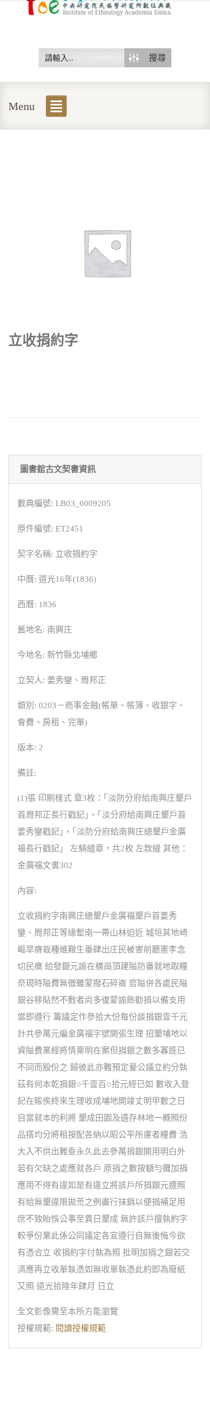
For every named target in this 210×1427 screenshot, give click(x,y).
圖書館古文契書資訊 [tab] (58, 469)
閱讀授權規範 (80, 1328)
